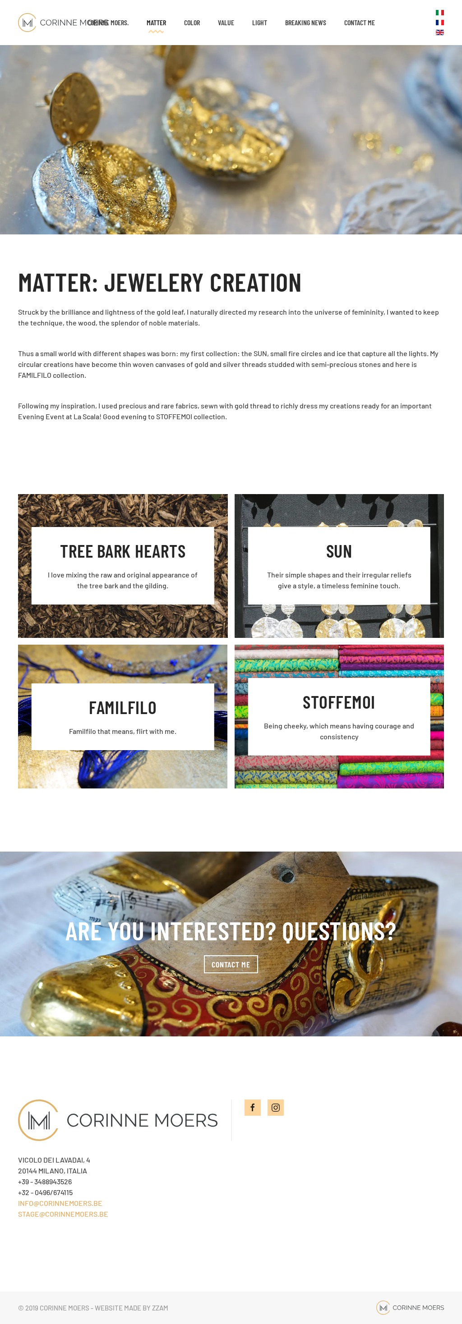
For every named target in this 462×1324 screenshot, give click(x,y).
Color (192, 22)
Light (259, 22)
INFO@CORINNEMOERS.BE (60, 1203)
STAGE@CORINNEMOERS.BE (63, 1213)
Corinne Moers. (108, 22)
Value (226, 22)
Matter (156, 22)
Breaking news (305, 22)
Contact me (359, 22)
